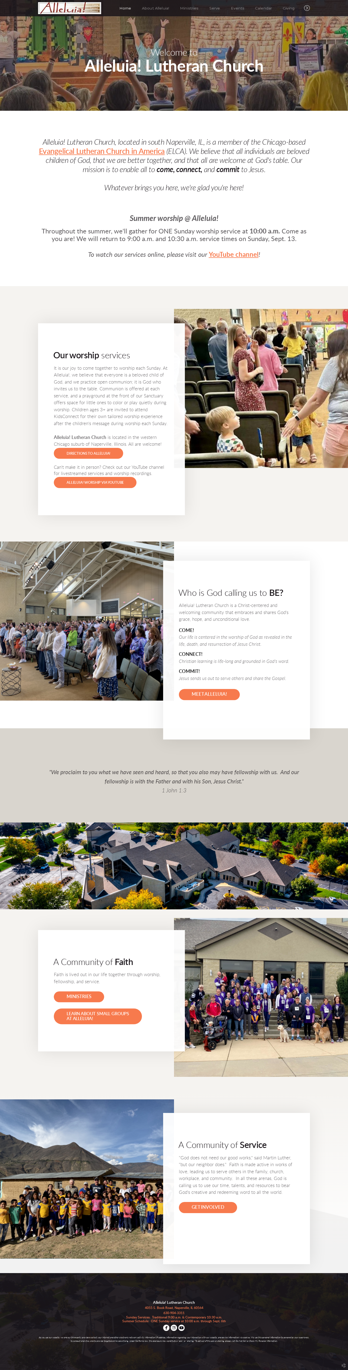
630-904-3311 (174, 1313)
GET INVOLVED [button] (208, 1207)
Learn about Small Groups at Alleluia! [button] (98, 1016)
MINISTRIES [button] (79, 996)
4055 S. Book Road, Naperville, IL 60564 (174, 1307)
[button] (88, 453)
